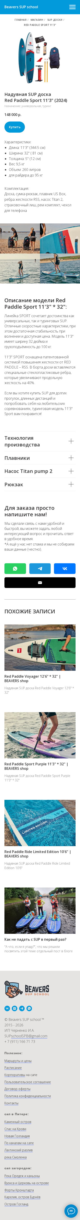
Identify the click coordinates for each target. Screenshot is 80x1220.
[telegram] (22, 1008)
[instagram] (14, 1008)
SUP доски (54, 19)
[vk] (7, 1008)
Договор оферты (17, 1089)
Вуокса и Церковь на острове (26, 1183)
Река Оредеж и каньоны (22, 1176)
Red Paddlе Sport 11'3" (40, 24)
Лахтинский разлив (18, 1150)
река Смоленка (15, 1157)
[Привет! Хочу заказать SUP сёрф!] (40, 568)
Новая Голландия (17, 1136)
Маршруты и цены (18, 1061)
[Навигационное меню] (72, 7)
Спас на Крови (15, 1129)
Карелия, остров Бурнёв (22, 1197)
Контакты (11, 1103)
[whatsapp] (29, 1008)
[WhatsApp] (15, 568)
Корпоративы (14, 1075)
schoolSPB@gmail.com (29, 1036)
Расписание (13, 1068)
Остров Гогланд (16, 1204)
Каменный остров (17, 1122)
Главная (21, 19)
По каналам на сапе (19, 1143)
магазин (37, 19)
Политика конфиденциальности (27, 1096)
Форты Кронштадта (19, 1190)
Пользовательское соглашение (27, 1082)
